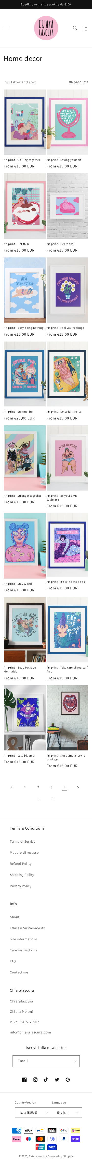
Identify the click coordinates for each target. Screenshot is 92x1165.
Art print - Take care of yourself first (67, 669)
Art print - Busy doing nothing (24, 327)
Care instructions (23, 950)
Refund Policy (21, 863)
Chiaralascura (38, 1156)
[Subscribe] (74, 1061)
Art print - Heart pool (61, 244)
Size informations (24, 939)
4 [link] (65, 787)
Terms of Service (23, 841)
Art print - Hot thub (16, 244)
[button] (6, 28)
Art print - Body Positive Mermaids (20, 669)
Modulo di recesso (24, 852)
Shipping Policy (22, 874)
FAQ (13, 961)
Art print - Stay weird (18, 583)
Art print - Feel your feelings (65, 327)
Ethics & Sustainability (27, 928)
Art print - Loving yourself (64, 160)
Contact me (19, 972)
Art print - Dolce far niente (64, 411)
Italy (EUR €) (28, 1112)
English (62, 1112)
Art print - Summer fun (19, 411)
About (15, 917)
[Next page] (52, 798)
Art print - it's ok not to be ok (66, 581)
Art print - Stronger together (22, 495)
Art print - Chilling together (22, 160)
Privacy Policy (20, 886)
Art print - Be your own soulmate (62, 497)
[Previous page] (11, 787)
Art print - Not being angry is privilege (66, 757)
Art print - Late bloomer (19, 755)
